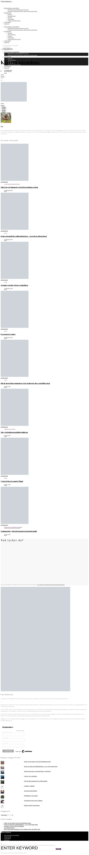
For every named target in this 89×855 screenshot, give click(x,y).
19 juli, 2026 (7, 435)
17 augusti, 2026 (8, 288)
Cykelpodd (7, 22)
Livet (5, 233)
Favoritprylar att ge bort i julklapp (33, 800)
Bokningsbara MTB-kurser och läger (18, 9)
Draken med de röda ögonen (32, 805)
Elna (5, 73)
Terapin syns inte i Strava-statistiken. (14, 285)
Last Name (5, 743)
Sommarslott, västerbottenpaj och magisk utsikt (19, 531)
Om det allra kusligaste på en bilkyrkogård (35, 781)
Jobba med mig (12, 16)
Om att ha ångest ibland (30, 791)
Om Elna (6, 23)
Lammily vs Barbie (29, 786)
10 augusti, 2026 (8, 337)
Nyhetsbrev (11, 19)
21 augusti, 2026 (8, 239)
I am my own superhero (30, 776)
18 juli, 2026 (7, 484)
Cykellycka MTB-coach (14, 20)
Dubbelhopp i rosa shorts (31, 795)
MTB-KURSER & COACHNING (11, 8)
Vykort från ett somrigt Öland (12, 481)
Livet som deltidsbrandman (12, 184)
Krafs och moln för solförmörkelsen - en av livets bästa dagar (40, 766)
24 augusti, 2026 (8, 190)
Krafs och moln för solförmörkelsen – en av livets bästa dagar (24, 236)
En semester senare (8, 334)
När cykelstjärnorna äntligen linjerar (14, 432)
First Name (5, 737)
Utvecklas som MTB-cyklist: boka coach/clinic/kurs (22, 11)
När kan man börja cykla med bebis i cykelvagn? (37, 771)
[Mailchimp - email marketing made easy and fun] (23, 752)
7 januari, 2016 (8, 70)
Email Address (7, 732)
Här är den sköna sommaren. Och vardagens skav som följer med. (25, 383)
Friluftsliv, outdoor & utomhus (13, 527)
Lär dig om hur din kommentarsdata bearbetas (50, 584)
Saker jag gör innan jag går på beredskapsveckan (19, 187)
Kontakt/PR (7, 12)
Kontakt (10, 14)
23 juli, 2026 (7, 386)
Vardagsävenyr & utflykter (12, 528)
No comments (8, 71)
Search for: (4, 844)
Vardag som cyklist (9, 429)
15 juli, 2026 (7, 534)
